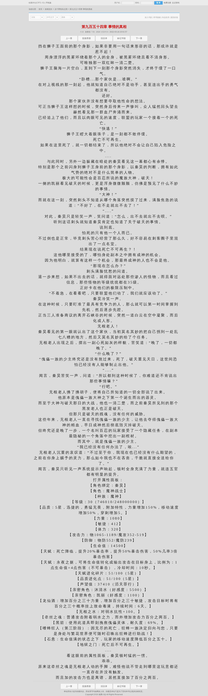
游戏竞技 (48, 9)
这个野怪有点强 (61, 9)
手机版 (48, 3)
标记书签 (121, 38)
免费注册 (167, 3)
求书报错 (157, 17)
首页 (40, 9)
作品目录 (165, 17)
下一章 (139, 38)
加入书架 (148, 17)
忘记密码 (175, 3)
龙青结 (87, 32)
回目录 (104, 38)
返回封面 (174, 17)
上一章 (69, 38)
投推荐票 (86, 38)
